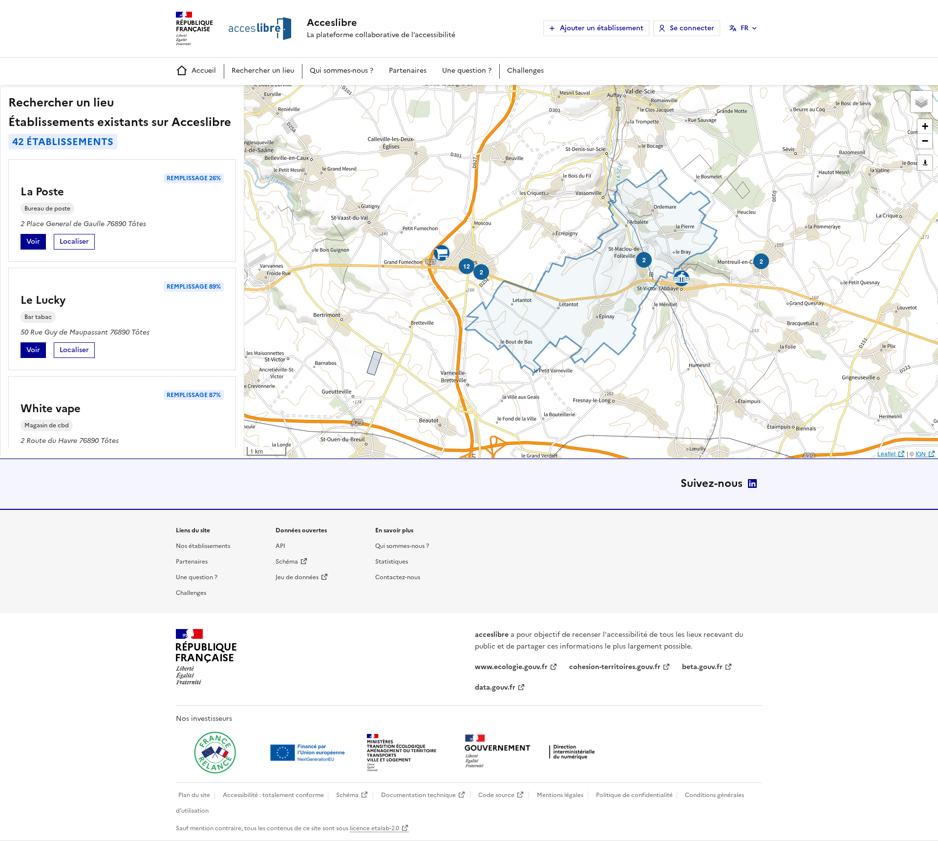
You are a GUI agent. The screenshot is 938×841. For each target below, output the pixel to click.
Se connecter (692, 28)
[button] (921, 101)
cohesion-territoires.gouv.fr (615, 667)
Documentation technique (418, 795)
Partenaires (407, 70)
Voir (36, 243)
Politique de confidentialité (634, 795)
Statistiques (391, 561)
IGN (921, 453)
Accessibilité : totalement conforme (273, 795)
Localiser (77, 243)
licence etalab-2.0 (374, 828)
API (280, 546)
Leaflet (886, 453)
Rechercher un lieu (263, 70)
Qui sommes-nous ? (341, 70)
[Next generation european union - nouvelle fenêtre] (309, 753)
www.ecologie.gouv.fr (511, 667)
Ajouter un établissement (601, 28)
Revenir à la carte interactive (321, 97)
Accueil (204, 70)
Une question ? (466, 70)
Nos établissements (203, 546)
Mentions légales (560, 795)
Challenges (525, 70)
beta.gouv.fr (702, 667)
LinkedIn (752, 483)
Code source (496, 795)
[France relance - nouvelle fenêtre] (215, 753)
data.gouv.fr (495, 687)
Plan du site (194, 795)
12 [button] (466, 266)
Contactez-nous (397, 577)
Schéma (287, 561)
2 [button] (644, 259)
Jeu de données (297, 577)
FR (744, 28)
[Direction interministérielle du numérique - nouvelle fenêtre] (532, 752)
